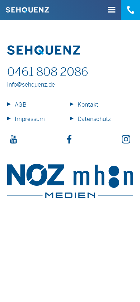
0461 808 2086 (47, 72)
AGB (21, 104)
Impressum (30, 119)
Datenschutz (94, 119)
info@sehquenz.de (31, 84)
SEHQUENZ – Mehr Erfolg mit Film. (27, 10)
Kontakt (88, 104)
